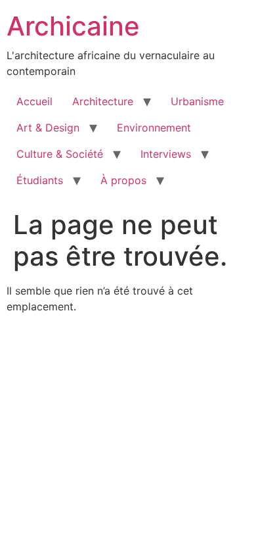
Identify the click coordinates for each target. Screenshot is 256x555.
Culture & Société (59, 153)
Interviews (165, 153)
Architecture (102, 101)
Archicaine (73, 26)
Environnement (154, 127)
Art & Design (47, 127)
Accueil (34, 101)
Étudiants (39, 180)
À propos (123, 180)
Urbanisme (197, 101)
